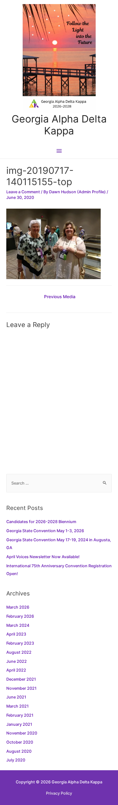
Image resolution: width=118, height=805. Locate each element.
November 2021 (21, 688)
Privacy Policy (59, 793)
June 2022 (16, 661)
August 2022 (18, 652)
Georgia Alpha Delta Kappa (59, 125)
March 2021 (17, 706)
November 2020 (21, 733)
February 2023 (20, 643)
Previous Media (60, 296)
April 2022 (16, 670)
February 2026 (20, 616)
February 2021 (19, 715)
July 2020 (15, 760)
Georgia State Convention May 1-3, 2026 (45, 530)
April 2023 (16, 634)
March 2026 (17, 607)
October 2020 (19, 742)
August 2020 (18, 751)
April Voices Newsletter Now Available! (43, 556)
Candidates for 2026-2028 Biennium (41, 521)
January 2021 (19, 724)
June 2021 (16, 697)
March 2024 (17, 625)
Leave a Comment (23, 192)
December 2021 (21, 679)
